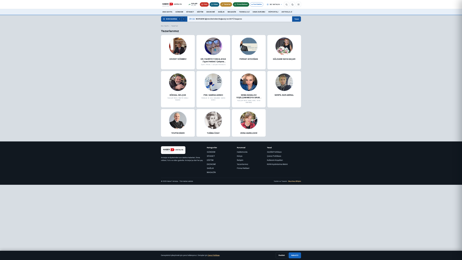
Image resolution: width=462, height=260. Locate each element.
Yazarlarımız (242, 164)
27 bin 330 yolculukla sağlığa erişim (208, 19)
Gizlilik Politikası (274, 152)
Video (215, 4)
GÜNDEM (179, 12)
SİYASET (190, 12)
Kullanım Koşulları (275, 160)
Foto (205, 4)
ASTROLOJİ (287, 12)
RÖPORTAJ (273, 12)
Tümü (296, 19)
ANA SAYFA (167, 12)
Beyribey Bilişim (294, 181)
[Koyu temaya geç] (292, 4)
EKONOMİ (210, 12)
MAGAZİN (232, 12)
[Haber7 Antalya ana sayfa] (172, 4)
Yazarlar (227, 4)
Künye (239, 156)
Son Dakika (257, 4)
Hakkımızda (242, 152)
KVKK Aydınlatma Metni (277, 164)
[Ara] (286, 4)
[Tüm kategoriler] (298, 4)
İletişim (240, 160)
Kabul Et (294, 255)
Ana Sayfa (165, 26)
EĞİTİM (200, 12)
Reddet (282, 255)
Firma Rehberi (242, 4)
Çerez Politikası (274, 156)
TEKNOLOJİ (244, 12)
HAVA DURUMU (259, 12)
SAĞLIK (221, 12)
